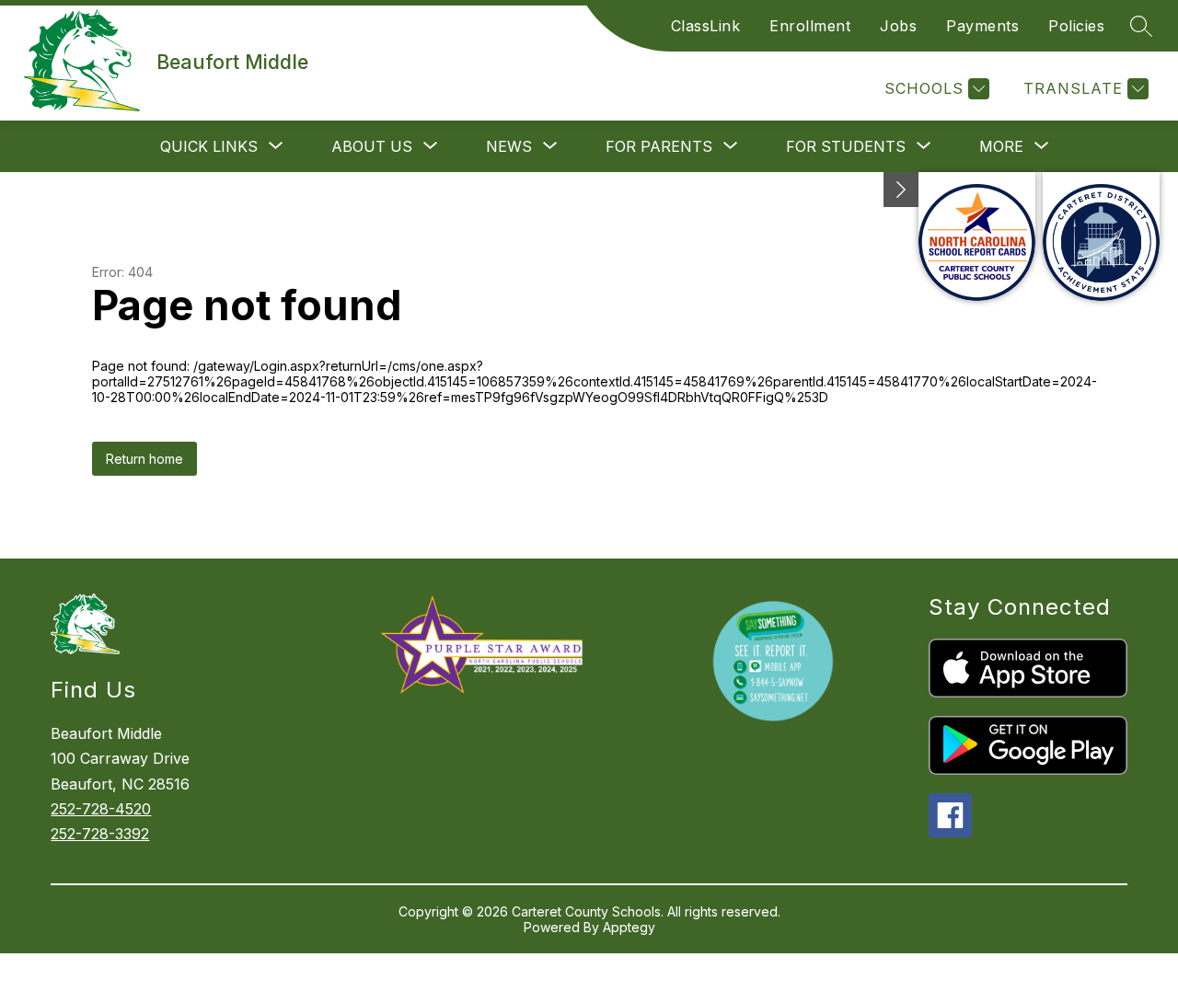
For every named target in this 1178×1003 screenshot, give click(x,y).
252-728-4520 (101, 809)
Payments (982, 26)
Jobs (898, 26)
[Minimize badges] (901, 189)
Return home (144, 459)
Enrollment (809, 26)
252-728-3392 (100, 833)
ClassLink (706, 26)
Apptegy (629, 927)
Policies (1076, 26)
